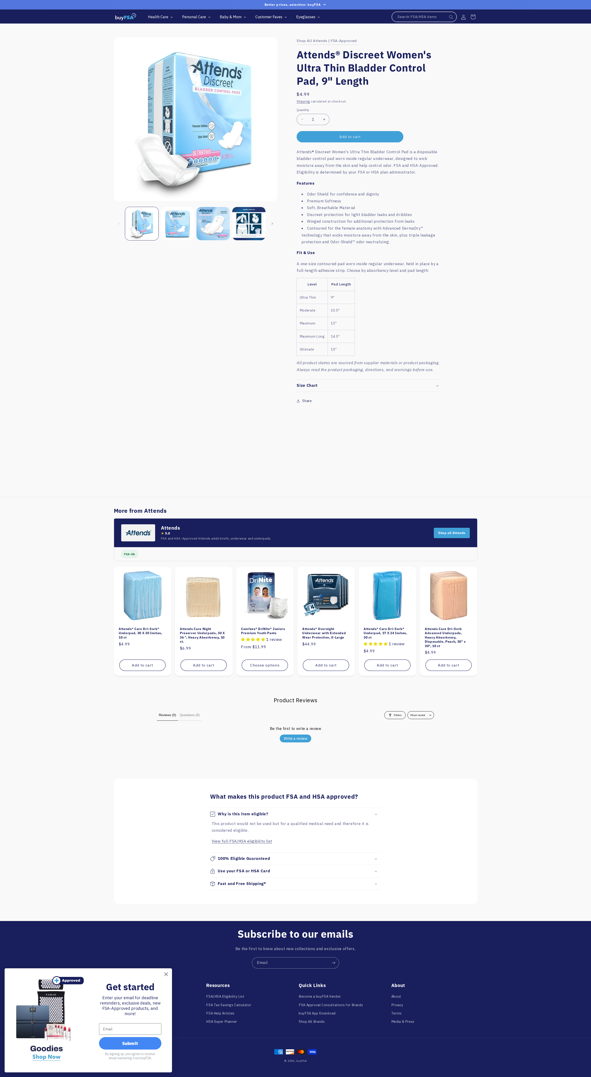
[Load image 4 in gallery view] (248, 223)
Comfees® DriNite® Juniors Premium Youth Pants (263, 631)
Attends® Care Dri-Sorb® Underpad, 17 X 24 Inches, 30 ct (385, 633)
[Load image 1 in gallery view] (141, 223)
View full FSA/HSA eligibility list (242, 841)
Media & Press (402, 1021)
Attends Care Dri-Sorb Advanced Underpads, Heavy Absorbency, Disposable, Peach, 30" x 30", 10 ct (445, 637)
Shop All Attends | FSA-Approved (327, 40)
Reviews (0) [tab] (167, 715)
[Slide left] (119, 224)
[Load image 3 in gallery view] (213, 223)
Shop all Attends (451, 533)
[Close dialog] (166, 974)
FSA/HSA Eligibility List (225, 996)
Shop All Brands (312, 1021)
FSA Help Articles (220, 1013)
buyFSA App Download (317, 1013)
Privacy (397, 1005)
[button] (473, 17)
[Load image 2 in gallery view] (177, 223)
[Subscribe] (333, 963)
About (396, 996)
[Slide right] (272, 224)
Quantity (303, 110)
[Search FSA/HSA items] (451, 17)
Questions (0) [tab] (190, 715)
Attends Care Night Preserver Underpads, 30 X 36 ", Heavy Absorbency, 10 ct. (202, 635)
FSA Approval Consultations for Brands (331, 1005)
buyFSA (301, 1060)
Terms (396, 1013)
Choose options (265, 665)
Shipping (303, 101)
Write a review (295, 738)
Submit (130, 1043)
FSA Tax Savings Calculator (228, 1005)
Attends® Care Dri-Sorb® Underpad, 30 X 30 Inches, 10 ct (140, 633)
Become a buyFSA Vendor (320, 996)
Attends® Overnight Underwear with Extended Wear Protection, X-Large (324, 633)
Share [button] (307, 401)
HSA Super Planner (221, 1021)
